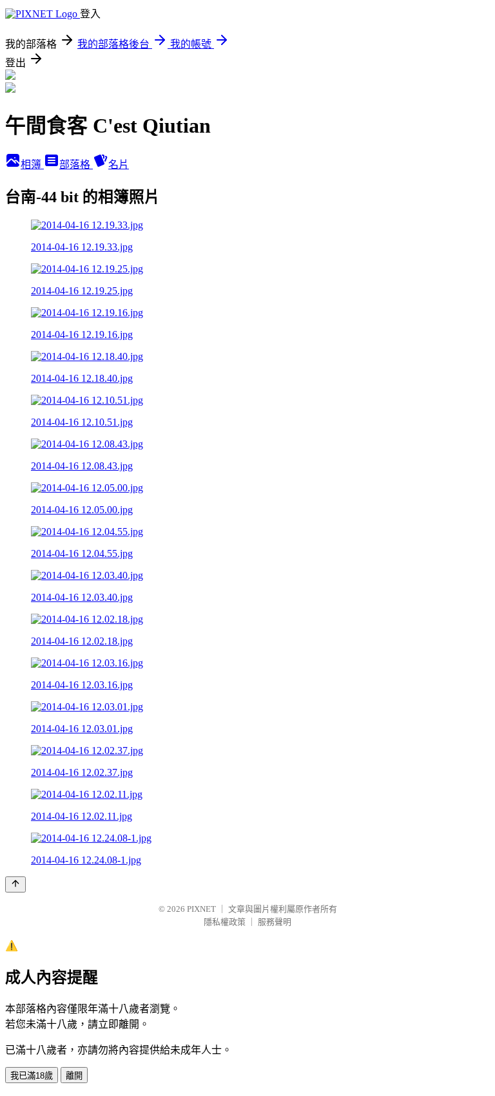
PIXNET (201, 909)
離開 (74, 1076)
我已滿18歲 (31, 1076)
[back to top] (15, 884)
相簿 (32, 164)
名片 (118, 164)
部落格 (76, 164)
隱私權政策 (225, 922)
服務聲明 (274, 922)
